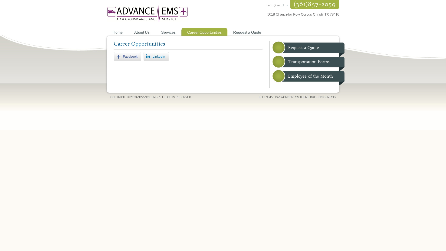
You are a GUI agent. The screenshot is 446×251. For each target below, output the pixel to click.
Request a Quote (303, 47)
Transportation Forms (309, 61)
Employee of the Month (310, 76)
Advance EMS (165, 14)
